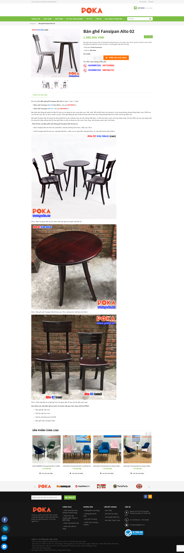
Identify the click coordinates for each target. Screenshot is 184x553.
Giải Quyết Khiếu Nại (112, 517)
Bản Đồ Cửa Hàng (111, 514)
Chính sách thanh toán (71, 523)
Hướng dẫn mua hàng (91, 510)
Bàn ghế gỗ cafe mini (43, 410)
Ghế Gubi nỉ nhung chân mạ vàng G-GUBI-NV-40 (138, 466)
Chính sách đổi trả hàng (69, 527)
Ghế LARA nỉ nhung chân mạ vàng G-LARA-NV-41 (108, 466)
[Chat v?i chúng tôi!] (4, 546)
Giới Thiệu (108, 510)
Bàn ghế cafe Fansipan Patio (45, 421)
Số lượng (86, 54)
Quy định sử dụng (90, 519)
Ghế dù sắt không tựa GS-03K (46, 417)
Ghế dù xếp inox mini (43, 413)
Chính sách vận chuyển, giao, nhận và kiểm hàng (70, 518)
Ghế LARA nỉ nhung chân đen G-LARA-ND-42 (77, 466)
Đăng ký (150, 2)
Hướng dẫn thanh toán (89, 515)
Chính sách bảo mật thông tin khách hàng (70, 511)
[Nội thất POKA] (92, 10)
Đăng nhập (143, 2)
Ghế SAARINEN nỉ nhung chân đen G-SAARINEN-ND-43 (49, 466)
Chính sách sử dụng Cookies (90, 523)
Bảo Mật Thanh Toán (112, 520)
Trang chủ (32, 23)
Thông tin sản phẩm (40, 95)
